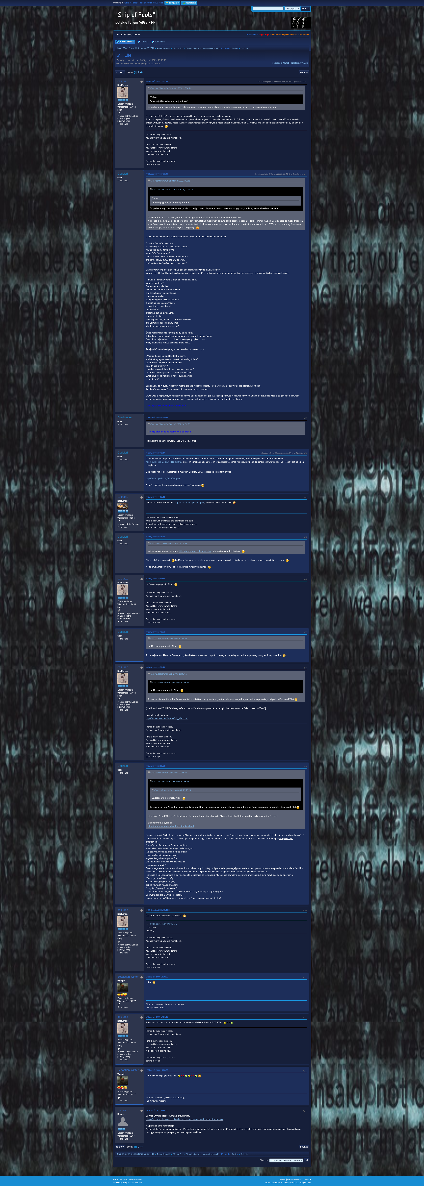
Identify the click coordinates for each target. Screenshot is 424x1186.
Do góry (120, 1147)
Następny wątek (299, 63)
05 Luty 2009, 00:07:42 (155, 497)
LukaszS (122, 496)
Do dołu (120, 72)
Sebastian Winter (128, 976)
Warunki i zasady (294, 1179)
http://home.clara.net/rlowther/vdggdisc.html (167, 718)
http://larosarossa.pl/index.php (189, 502)
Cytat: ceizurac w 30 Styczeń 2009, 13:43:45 (170, 181)
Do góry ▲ (307, 1179)
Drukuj (304, 72)
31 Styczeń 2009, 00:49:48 (157, 418)
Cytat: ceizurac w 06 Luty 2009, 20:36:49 (168, 773)
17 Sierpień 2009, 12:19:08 (157, 977)
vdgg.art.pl (264, 34)
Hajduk (121, 1110)
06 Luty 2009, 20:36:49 (155, 667)
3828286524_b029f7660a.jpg (163, 924)
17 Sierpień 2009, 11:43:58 (159, 910)
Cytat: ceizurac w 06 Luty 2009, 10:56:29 (168, 639)
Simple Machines (135, 1179)
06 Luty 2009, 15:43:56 (155, 632)
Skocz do (264, 1160)
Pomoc (283, 1179)
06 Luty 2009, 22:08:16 (155, 766)
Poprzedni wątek (280, 63)
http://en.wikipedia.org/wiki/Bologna (163, 478)
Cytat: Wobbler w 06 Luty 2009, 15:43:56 (168, 674)
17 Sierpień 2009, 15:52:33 (157, 1070)
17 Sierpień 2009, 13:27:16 (157, 1017)
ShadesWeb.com (135, 1183)
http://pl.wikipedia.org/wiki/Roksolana (163, 462)
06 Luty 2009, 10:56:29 (155, 579)
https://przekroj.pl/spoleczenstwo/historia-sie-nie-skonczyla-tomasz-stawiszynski (184, 1119)
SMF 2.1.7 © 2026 (120, 1179)
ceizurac (122, 81)
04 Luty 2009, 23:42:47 (155, 453)
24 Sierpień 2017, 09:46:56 (157, 1110)
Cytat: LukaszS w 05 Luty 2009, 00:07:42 (168, 543)
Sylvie (234, 48)
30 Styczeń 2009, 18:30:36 (157, 174)
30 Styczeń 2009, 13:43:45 (157, 81)
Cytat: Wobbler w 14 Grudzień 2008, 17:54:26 (170, 88)
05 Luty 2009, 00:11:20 (155, 537)
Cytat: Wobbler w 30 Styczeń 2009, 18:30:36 (170, 424)
